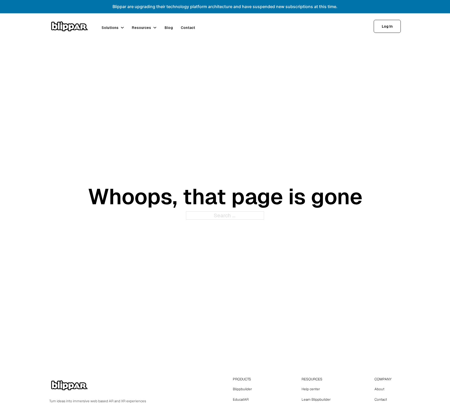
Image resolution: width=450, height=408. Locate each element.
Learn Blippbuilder (316, 399)
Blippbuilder (242, 389)
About (379, 389)
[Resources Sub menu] (155, 27)
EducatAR (241, 399)
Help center (311, 389)
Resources (141, 27)
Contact (188, 27)
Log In (387, 26)
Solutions (110, 27)
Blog (169, 27)
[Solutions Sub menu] (122, 27)
